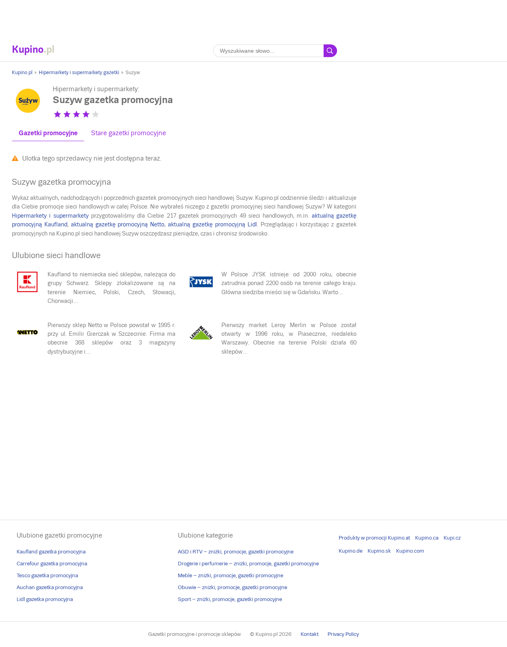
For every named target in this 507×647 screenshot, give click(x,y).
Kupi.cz (452, 538)
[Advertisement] (253, 18)
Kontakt (309, 634)
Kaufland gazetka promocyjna (51, 552)
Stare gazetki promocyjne (128, 133)
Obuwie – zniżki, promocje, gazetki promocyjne (232, 587)
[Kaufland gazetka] (27, 292)
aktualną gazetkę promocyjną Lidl (212, 224)
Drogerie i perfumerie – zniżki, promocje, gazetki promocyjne (248, 564)
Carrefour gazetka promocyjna (52, 564)
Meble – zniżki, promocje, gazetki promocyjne (230, 575)
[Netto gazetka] (27, 342)
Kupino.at (399, 538)
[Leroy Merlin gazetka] (201, 342)
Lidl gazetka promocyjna (45, 599)
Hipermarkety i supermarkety (50, 215)
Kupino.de (350, 551)
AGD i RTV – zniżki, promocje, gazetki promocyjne (236, 552)
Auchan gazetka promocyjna (50, 587)
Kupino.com (410, 551)
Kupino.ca (426, 538)
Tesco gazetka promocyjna (47, 575)
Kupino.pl (22, 72)
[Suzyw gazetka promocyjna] (28, 114)
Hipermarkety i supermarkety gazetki (79, 72)
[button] (57, 114)
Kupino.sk (379, 551)
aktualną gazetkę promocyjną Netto (118, 224)
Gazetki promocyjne (48, 133)
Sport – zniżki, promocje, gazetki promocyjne (230, 599)
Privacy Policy (343, 634)
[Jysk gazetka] (201, 292)
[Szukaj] (330, 50)
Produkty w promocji (363, 538)
